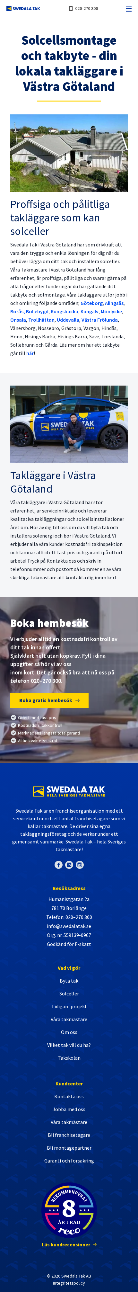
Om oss (69, 1032)
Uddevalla (68, 319)
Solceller (69, 993)
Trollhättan (41, 319)
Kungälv (90, 311)
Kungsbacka (64, 311)
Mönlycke (111, 311)
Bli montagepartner (69, 1148)
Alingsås (114, 303)
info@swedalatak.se (69, 926)
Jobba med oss (69, 1109)
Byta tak (69, 980)
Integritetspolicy (69, 1283)
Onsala (18, 319)
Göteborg (92, 303)
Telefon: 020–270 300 (69, 917)
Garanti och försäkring (69, 1160)
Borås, (17, 311)
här (30, 353)
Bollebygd (37, 311)
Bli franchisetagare (69, 1135)
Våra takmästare (69, 1019)
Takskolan (69, 1058)
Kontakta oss (69, 1096)
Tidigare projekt (69, 1006)
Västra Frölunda (100, 319)
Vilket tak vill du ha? (69, 1045)
